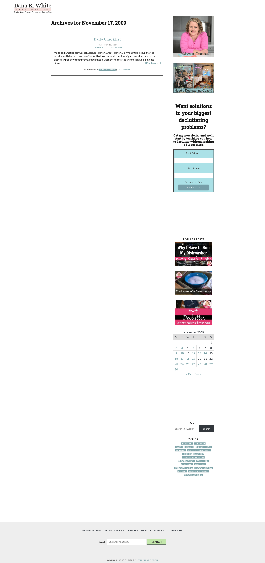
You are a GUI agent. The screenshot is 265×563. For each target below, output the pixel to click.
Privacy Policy (115, 530)
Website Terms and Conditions (161, 530)
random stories (183, 468)
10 (182, 353)
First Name (194, 168)
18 (188, 358)
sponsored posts (198, 471)
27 (199, 364)
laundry (199, 454)
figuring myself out (199, 450)
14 (205, 353)
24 (182, 364)
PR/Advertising (92, 530)
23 (176, 364)
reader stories (203, 468)
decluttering (203, 447)
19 (193, 358)
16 (176, 358)
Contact (133, 530)
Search (193, 423)
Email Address (194, 153)
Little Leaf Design (147, 560)
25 (188, 364)
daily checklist (107, 70)
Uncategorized (193, 475)
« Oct (189, 374)
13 (199, 353)
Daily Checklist (107, 39)
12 (193, 353)
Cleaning (200, 443)
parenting (202, 461)
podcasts (186, 464)
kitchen (187, 454)
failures (180, 450)
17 (182, 358)
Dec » (197, 374)
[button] (156, 542)
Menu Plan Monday (193, 457)
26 (193, 364)
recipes (182, 471)
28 (205, 364)
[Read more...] (153, 63)
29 (211, 364)
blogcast (187, 443)
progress (199, 464)
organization (186, 461)
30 (176, 369)
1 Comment (116, 47)
